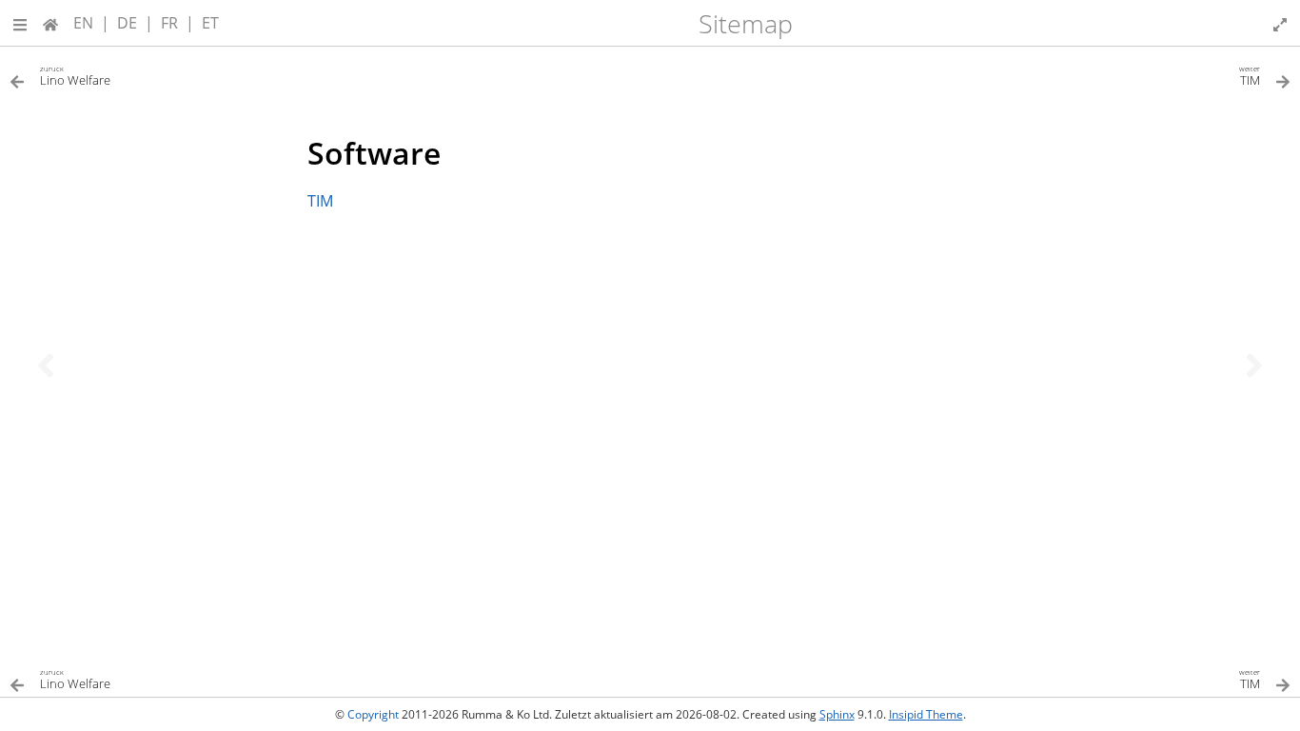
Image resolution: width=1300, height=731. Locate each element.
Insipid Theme (926, 714)
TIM (320, 200)
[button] (20, 23)
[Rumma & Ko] (50, 23)
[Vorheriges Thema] (45, 365)
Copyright (373, 714)
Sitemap (746, 23)
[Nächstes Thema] (1254, 365)
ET (210, 22)
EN (83, 22)
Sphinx (837, 714)
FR (169, 22)
